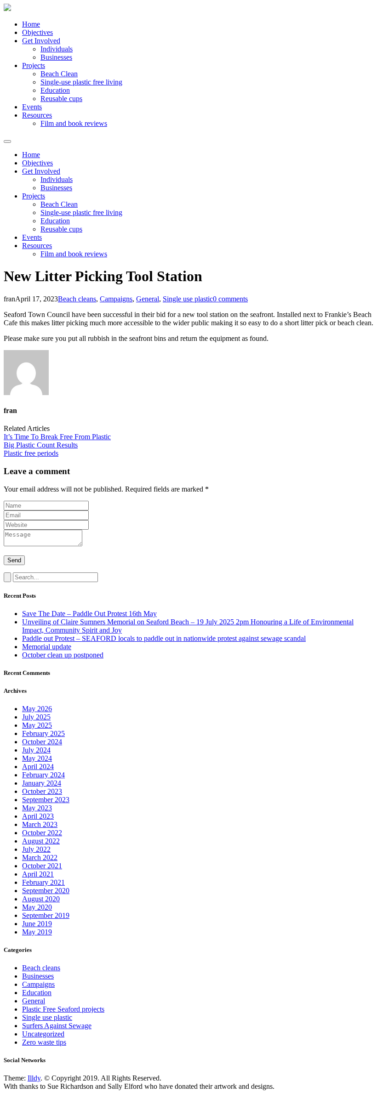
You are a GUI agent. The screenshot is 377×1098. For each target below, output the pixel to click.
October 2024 (42, 742)
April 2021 (38, 874)
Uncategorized (43, 1034)
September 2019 (45, 915)
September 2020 (45, 890)
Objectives (37, 32)
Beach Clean (59, 74)
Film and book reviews (73, 123)
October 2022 (42, 833)
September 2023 (45, 800)
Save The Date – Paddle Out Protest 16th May (89, 613)
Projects (33, 65)
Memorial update (46, 647)
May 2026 (37, 709)
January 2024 (41, 783)
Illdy (34, 1078)
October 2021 (42, 866)
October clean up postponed (62, 655)
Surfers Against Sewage (56, 1026)
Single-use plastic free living (81, 82)
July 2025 (36, 717)
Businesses (56, 57)
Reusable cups (61, 98)
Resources (37, 115)
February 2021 (43, 882)
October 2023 (42, 791)
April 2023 (38, 816)
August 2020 (41, 899)
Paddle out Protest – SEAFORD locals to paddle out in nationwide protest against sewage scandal (164, 638)
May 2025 (37, 725)
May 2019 (37, 932)
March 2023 (39, 824)
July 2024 (36, 750)
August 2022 (41, 841)
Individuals (56, 49)
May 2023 (37, 808)
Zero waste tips (44, 1042)
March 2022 (39, 857)
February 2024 (43, 775)
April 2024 (38, 766)
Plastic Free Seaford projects (63, 1009)
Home (31, 24)
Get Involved (41, 41)
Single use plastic (188, 299)
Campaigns (116, 299)
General (147, 299)
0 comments (230, 299)
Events (32, 107)
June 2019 (37, 924)
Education (55, 90)
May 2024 (37, 758)
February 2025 (43, 733)
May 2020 (37, 907)
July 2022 (36, 849)
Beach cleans (77, 299)
